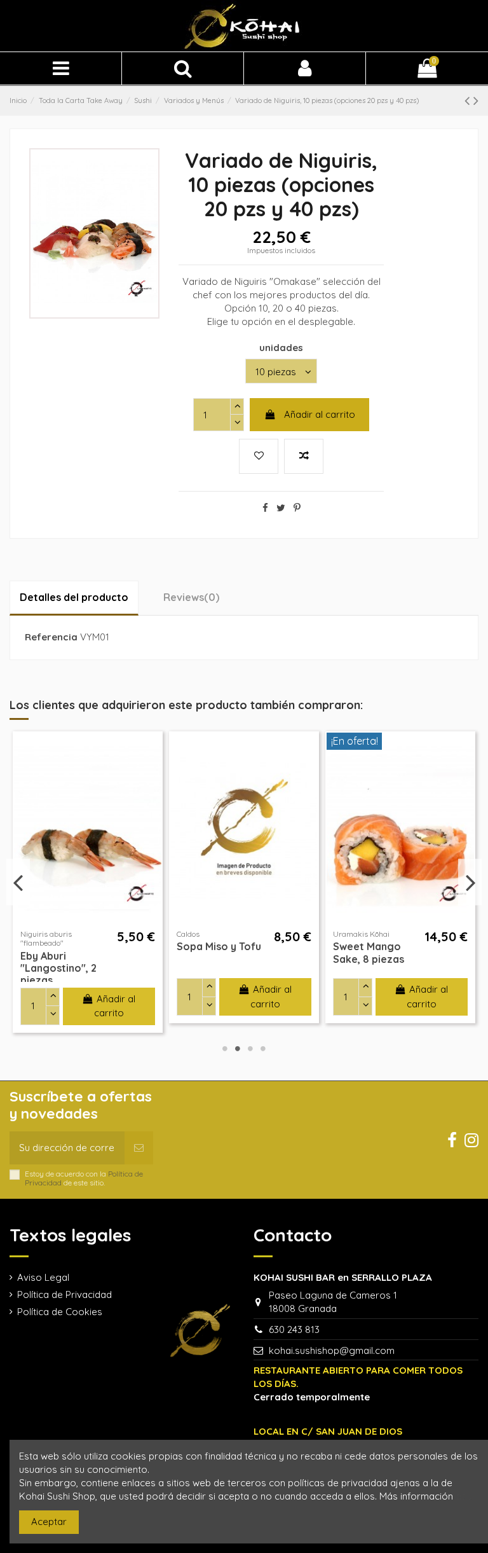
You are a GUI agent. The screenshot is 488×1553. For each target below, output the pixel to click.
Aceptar (49, 1521)
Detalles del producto (74, 597)
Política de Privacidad (64, 1294)
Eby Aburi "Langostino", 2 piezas (58, 967)
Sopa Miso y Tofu (219, 946)
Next (470, 882)
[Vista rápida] (151, 798)
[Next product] (475, 100)
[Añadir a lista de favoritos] (258, 456)
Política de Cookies (59, 1312)
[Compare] (151, 775)
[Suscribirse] (139, 1148)
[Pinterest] (297, 508)
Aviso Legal (43, 1277)
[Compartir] (265, 508)
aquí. (466, 1496)
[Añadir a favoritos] (151, 753)
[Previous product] (468, 100)
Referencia (51, 637)
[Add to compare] (303, 456)
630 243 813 (294, 1329)
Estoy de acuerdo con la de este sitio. (84, 1178)
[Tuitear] (280, 508)
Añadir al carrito (319, 414)
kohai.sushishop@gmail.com (332, 1350)
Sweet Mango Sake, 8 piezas (368, 952)
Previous (18, 882)
